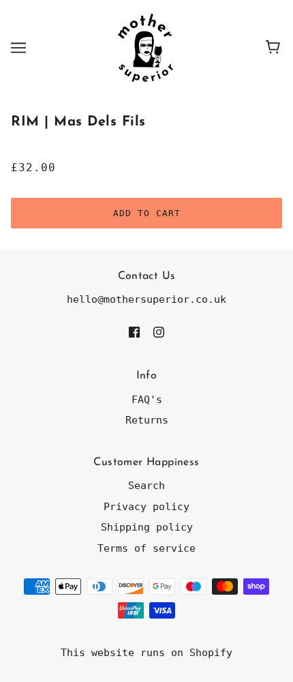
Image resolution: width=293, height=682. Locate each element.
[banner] (145, 47)
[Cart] (275, 48)
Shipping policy (147, 527)
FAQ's (147, 400)
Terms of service (146, 548)
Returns (146, 420)
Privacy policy (146, 507)
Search (146, 485)
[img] (134, 331)
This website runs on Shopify (146, 653)
